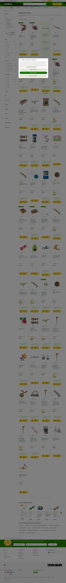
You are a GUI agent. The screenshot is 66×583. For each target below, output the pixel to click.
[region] (33, 68)
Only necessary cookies (33, 75)
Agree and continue (33, 72)
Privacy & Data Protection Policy (31, 67)
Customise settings (33, 69)
